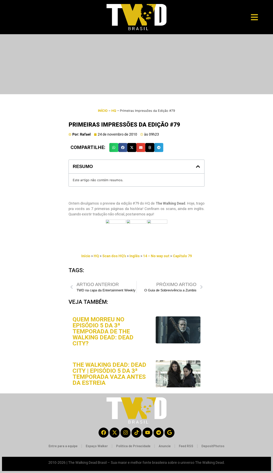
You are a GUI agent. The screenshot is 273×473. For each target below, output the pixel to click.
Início (85, 256)
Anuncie (165, 446)
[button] (113, 147)
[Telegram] (158, 433)
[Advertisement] (136, 64)
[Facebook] (104, 433)
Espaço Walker (97, 446)
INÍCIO (103, 111)
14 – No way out (156, 256)
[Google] (169, 433)
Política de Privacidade (133, 446)
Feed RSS (186, 446)
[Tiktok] (136, 433)
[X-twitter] (115, 433)
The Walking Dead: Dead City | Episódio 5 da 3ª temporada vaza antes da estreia (109, 373)
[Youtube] (147, 433)
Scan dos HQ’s (114, 256)
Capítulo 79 (182, 256)
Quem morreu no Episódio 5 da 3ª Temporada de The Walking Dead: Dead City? (103, 331)
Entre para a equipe (63, 446)
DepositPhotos (212, 446)
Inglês (135, 256)
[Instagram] (126, 433)
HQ (113, 111)
